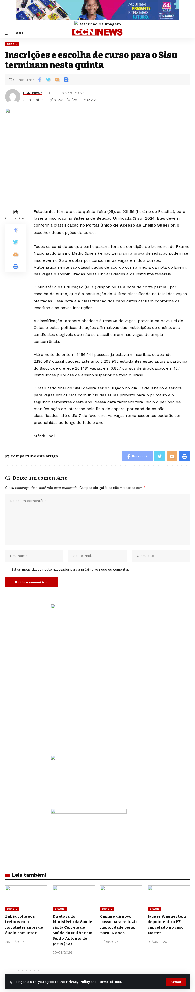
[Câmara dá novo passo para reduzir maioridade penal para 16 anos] (121, 898)
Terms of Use (109, 982)
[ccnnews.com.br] (97, 33)
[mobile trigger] (9, 32)
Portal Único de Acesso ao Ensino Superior (130, 225)
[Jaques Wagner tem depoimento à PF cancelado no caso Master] (169, 898)
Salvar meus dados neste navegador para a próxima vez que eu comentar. (70, 569)
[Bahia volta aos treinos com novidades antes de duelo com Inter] (26, 898)
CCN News (32, 93)
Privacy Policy (78, 982)
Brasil (12, 44)
